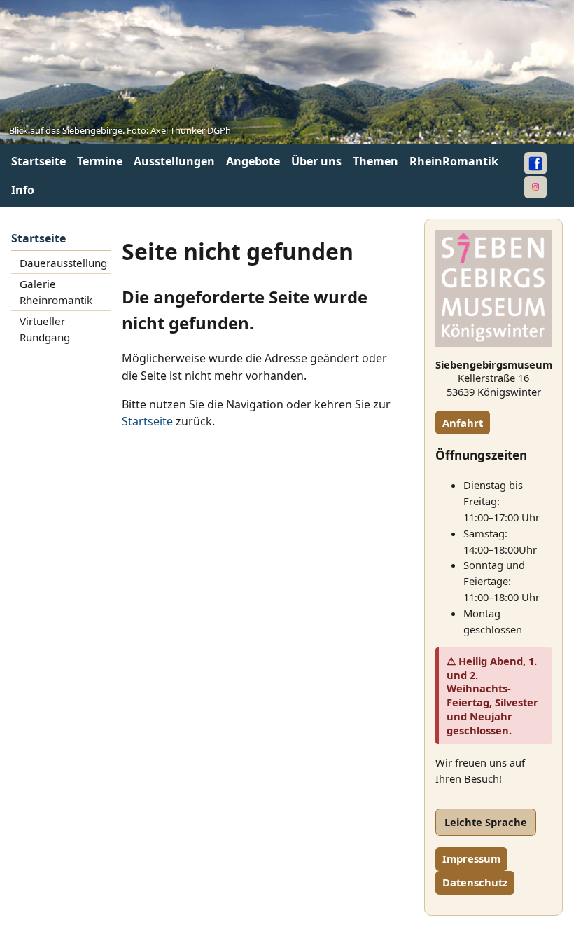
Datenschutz (474, 882)
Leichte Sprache (485, 822)
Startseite (38, 161)
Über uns (316, 161)
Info (22, 190)
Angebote (253, 161)
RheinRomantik (454, 161)
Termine (99, 161)
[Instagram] (535, 187)
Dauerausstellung (63, 263)
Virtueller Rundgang (45, 329)
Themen (375, 161)
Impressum (471, 858)
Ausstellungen (174, 161)
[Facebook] (535, 163)
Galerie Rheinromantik (56, 292)
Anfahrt (462, 423)
